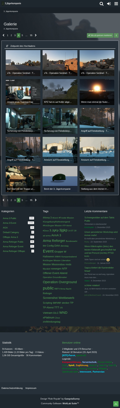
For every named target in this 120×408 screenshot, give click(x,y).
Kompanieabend (69, 256)
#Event (55, 218)
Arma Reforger (54, 241)
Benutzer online (71, 342)
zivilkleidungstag (51, 321)
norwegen (56, 268)
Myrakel (46, 269)
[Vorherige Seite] (3, 35)
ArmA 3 (56, 235)
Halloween (48, 256)
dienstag (64, 246)
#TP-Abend (67, 226)
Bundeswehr (71, 241)
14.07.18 (72, 230)
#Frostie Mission (66, 218)
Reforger (47, 293)
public (48, 288)
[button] (116, 4)
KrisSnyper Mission (52, 260)
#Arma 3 (47, 217)
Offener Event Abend (55, 273)
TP (71, 302)
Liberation (66, 260)
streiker (65, 303)
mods (68, 264)
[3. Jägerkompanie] (11, 3)
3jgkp (63, 230)
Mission (47, 264)
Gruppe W (60, 251)
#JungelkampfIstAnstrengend (56, 222)
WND (63, 312)
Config (50, 245)
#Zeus (46, 230)
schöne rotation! (92, 285)
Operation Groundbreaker (55, 277)
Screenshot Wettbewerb (58, 297)
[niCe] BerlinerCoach (92, 295)
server (57, 302)
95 (31, 35)
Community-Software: (60, 403)
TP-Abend (48, 307)
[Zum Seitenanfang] (116, 404)
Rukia (86, 242)
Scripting (47, 303)
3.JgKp (54, 230)
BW (44, 246)
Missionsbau (58, 264)
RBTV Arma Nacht (62, 289)
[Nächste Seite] (36, 35)
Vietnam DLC (51, 312)
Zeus (57, 318)
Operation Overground (60, 282)
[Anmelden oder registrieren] (109, 4)
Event (48, 251)
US (61, 307)
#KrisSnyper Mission (52, 225)
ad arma (47, 235)
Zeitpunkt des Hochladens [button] (22, 46)
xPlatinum (48, 317)
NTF (64, 268)
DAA (57, 245)
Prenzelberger (90, 263)
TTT (56, 307)
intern (58, 256)
